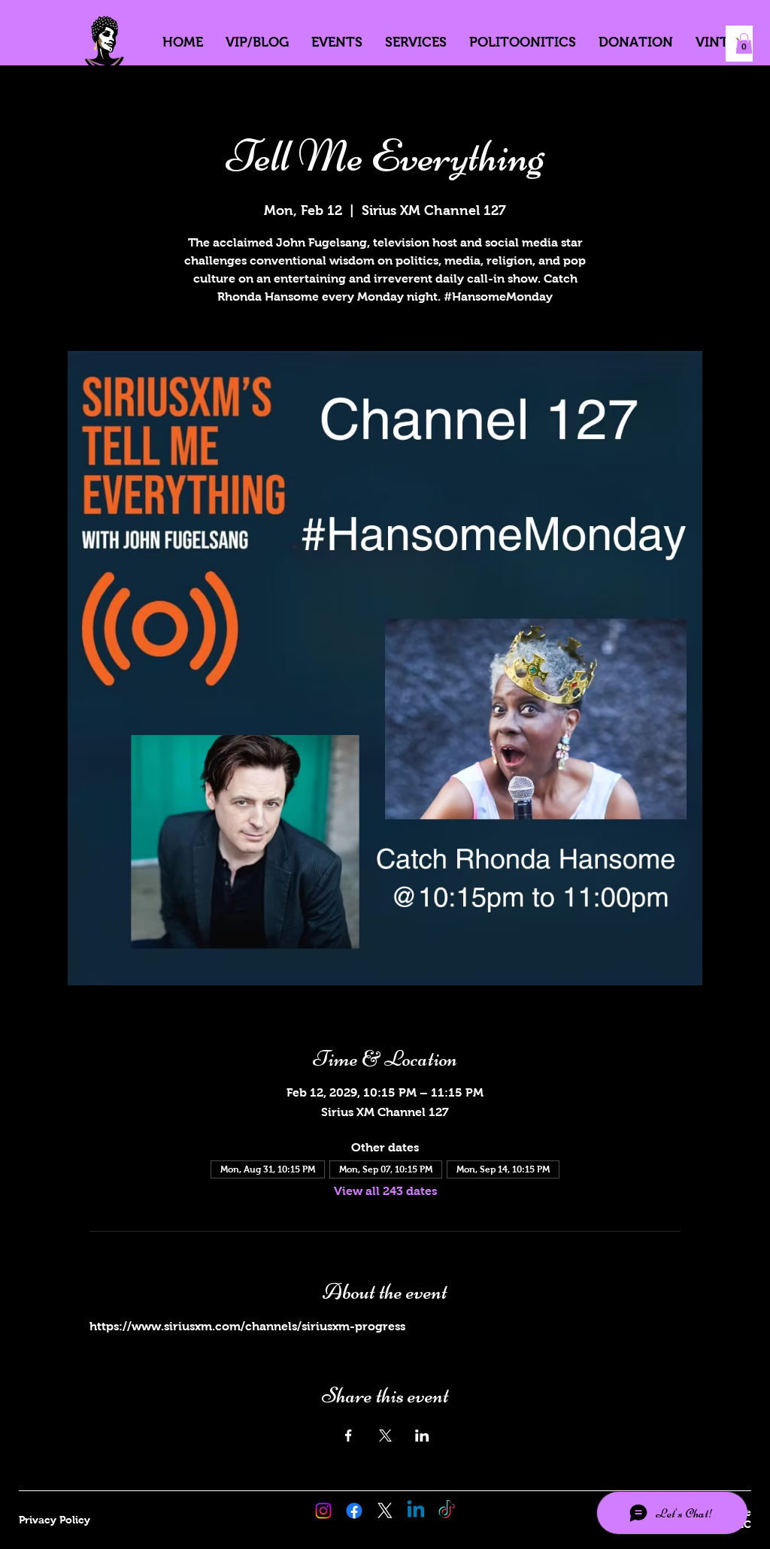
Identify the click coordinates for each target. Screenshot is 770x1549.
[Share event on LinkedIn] (422, 1435)
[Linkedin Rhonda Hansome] (415, 1510)
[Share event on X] (385, 1435)
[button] (744, 43)
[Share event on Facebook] (348, 1435)
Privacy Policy (54, 1520)
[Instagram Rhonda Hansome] (323, 1510)
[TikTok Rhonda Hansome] (446, 1510)
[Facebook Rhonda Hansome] (354, 1510)
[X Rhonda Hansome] (385, 1510)
